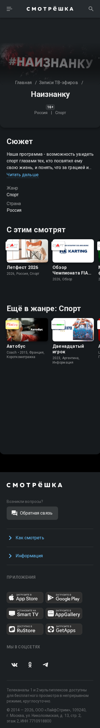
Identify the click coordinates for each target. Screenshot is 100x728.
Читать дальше (23, 174)
